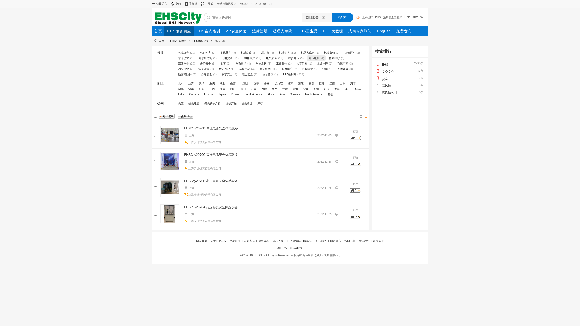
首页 (161, 41)
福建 (321, 83)
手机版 (193, 3)
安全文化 (388, 72)
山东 (342, 83)
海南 (222, 89)
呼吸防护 (307, 69)
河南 (353, 83)
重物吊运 (261, 63)
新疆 (316, 89)
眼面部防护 (185, 74)
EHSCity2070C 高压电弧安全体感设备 (211, 154)
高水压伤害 (205, 58)
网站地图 (364, 240)
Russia (235, 94)
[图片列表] (361, 116)
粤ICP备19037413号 (290, 248)
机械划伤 (246, 52)
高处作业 (183, 63)
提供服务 (193, 103)
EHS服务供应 (178, 41)
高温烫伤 (225, 52)
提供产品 (231, 103)
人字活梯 (302, 63)
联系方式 (249, 240)
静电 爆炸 (249, 58)
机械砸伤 (349, 52)
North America (314, 94)
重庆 (212, 83)
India (181, 94)
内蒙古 (245, 83)
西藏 (264, 89)
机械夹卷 (183, 52)
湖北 (181, 89)
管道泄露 (203, 69)
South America (253, 94)
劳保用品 (244, 69)
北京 (181, 83)
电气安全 (271, 58)
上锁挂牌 (367, 17)
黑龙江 (279, 83)
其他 (330, 94)
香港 (337, 89)
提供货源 (247, 103)
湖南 (191, 89)
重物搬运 (240, 63)
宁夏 (306, 89)
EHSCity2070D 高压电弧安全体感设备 (211, 128)
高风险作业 (390, 93)
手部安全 (227, 74)
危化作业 (224, 69)
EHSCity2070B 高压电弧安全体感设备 (211, 181)
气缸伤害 (205, 52)
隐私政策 (278, 240)
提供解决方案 (212, 103)
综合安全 (247, 74)
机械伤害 (284, 52)
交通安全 (206, 74)
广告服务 (321, 240)
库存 (260, 103)
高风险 (386, 85)
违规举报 (378, 240)
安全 (385, 79)
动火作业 (183, 69)
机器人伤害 (307, 52)
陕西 (274, 89)
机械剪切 (329, 52)
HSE (407, 17)
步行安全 (205, 63)
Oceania (295, 94)
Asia (282, 94)
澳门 (347, 89)
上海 (191, 83)
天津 (201, 83)
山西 (233, 83)
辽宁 (256, 83)
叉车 (223, 63)
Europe (208, 94)
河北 (222, 83)
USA (358, 89)
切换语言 (161, 3)
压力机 (265, 52)
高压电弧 (220, 41)
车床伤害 (183, 58)
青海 (295, 89)
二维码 (209, 3)
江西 (332, 83)
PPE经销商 (289, 74)
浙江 (301, 83)
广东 (201, 89)
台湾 (326, 89)
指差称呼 (334, 58)
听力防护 (287, 69)
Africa (270, 94)
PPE (415, 17)
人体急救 (342, 69)
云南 (253, 89)
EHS (378, 17)
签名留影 (267, 74)
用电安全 (227, 58)
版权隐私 (263, 240)
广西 (212, 89)
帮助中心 (349, 240)
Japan (222, 94)
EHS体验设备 (200, 41)
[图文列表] (366, 116)
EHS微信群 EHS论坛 (299, 240)
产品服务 (235, 240)
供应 (181, 103)
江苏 (290, 83)
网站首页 (201, 240)
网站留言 (335, 240)
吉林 (267, 83)
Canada (194, 94)
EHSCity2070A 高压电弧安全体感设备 (211, 207)
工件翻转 (281, 63)
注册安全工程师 (392, 17)
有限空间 (342, 63)
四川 (233, 89)
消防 (325, 69)
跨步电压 (293, 58)
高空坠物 (265, 69)
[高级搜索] (356, 17)
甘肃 (285, 89)
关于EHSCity (218, 240)
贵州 (243, 89)
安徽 (311, 83)
